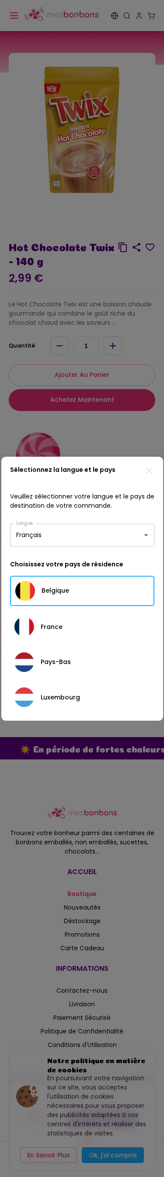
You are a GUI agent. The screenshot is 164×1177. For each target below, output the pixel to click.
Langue (24, 523)
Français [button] (29, 535)
